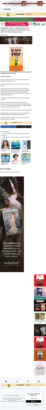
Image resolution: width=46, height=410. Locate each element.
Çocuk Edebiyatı (6, 131)
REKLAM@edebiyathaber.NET (12, 395)
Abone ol (33, 401)
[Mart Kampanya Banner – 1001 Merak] (23, 25)
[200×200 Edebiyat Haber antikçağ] (40, 335)
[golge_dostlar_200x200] (40, 298)
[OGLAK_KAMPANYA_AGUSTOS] (40, 286)
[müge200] (40, 311)
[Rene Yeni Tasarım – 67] (40, 376)
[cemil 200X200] (40, 323)
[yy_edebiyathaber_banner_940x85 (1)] (23, 16)
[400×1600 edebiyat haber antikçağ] (12, 271)
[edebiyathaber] (23, 21)
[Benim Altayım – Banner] (40, 360)
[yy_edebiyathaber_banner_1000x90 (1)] (16, 124)
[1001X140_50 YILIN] (23, 6)
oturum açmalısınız (15, 172)
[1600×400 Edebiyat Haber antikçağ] (16, 43)
